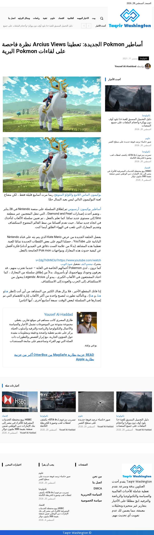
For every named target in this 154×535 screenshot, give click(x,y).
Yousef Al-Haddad (125, 66)
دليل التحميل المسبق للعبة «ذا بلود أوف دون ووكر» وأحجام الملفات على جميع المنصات (130, 122)
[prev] (88, 25)
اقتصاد (147, 167)
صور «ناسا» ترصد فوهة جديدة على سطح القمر (129, 141)
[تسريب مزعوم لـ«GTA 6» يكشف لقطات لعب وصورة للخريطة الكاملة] (58, 402)
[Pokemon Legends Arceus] (52, 165)
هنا (6, 291)
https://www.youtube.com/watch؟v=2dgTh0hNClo (68, 260)
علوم (147, 138)
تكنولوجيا (143, 58)
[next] (83, 25)
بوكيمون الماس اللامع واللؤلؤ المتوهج (77, 195)
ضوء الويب (66, 263)
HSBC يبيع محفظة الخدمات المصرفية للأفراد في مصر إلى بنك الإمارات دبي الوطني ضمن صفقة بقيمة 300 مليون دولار (129, 174)
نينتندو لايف (87, 263)
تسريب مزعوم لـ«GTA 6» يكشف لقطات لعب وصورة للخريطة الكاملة (130, 156)
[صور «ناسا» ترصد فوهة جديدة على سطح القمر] (96, 402)
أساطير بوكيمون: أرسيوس (84, 209)
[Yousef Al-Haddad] (148, 66)
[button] (101, 18)
